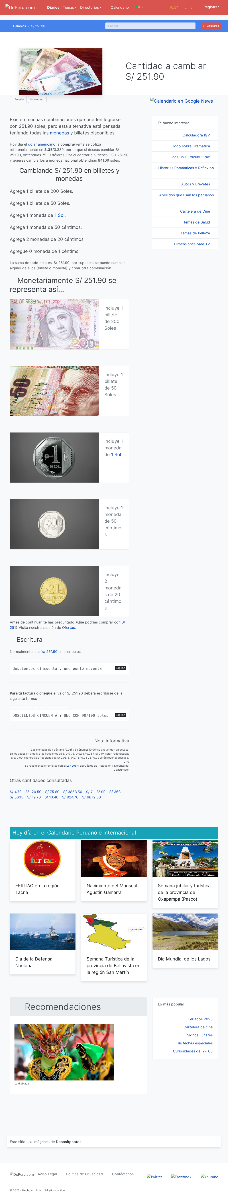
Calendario (119, 7)
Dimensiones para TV (192, 244)
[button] (138, 7)
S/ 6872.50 (91, 797)
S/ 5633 (16, 797)
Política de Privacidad (84, 1174)
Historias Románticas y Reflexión (186, 168)
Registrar (211, 7)
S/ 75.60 (52, 792)
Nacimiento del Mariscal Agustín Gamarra (112, 889)
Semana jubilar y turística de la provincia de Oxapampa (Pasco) (184, 892)
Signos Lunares (200, 1035)
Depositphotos (68, 1141)
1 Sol (60, 215)
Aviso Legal (47, 1174)
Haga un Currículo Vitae (190, 157)
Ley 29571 (72, 765)
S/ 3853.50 (72, 792)
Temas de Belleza (196, 233)
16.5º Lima (181, 7)
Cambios (19, 26)
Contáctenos (123, 1174)
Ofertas (68, 627)
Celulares (212, 25)
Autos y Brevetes (196, 184)
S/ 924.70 (70, 797)
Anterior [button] (19, 99)
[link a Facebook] (181, 1176)
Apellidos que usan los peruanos (186, 195)
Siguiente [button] (36, 99)
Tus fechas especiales (194, 1043)
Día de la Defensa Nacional (33, 962)
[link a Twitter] (154, 1176)
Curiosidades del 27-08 (193, 1051)
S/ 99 (101, 792)
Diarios (52, 7)
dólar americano (41, 144)
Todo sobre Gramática (191, 146)
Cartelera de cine (198, 1027)
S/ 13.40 (51, 797)
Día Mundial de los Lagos (184, 959)
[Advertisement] (185, 1092)
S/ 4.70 (16, 792)
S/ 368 (115, 792)
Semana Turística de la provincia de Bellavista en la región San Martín (113, 965)
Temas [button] (68, 7)
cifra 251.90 (47, 651)
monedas (59, 133)
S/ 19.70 (34, 797)
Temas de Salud (197, 222)
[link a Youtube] (209, 1176)
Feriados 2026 (200, 1019)
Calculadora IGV (197, 135)
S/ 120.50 (33, 792)
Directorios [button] (89, 7)
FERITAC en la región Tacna (37, 889)
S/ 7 (89, 792)
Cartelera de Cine (195, 211)
